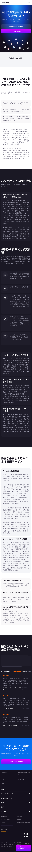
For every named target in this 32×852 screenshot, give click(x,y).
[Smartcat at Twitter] (24, 837)
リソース (3, 811)
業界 (2, 807)
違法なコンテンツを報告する (23, 822)
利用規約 (19, 819)
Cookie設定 (4, 816)
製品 (2, 789)
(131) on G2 (28, 671)
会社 (2, 802)
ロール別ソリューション (7, 793)
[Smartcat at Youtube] (27, 837)
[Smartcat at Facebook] (24, 834)
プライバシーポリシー (6, 819)
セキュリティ (20, 816)
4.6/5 (23, 671)
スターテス (3, 822)
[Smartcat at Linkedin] (27, 834)
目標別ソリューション (7, 798)
